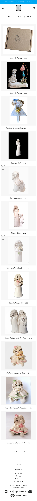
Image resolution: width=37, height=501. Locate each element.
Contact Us (18, 469)
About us (18, 467)
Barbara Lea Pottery (21, 485)
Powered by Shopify (18, 487)
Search (19, 464)
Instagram (19, 481)
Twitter (19, 476)
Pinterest (19, 479)
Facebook (19, 473)
